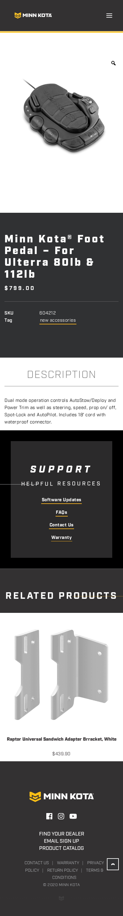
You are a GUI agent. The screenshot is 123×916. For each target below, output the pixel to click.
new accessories (58, 320)
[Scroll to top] (113, 864)
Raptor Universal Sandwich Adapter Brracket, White (61, 739)
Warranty (61, 538)
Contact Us (62, 525)
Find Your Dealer (61, 834)
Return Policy (62, 870)
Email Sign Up (61, 841)
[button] (109, 15)
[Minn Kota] (33, 15)
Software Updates (62, 500)
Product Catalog (61, 848)
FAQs (61, 513)
